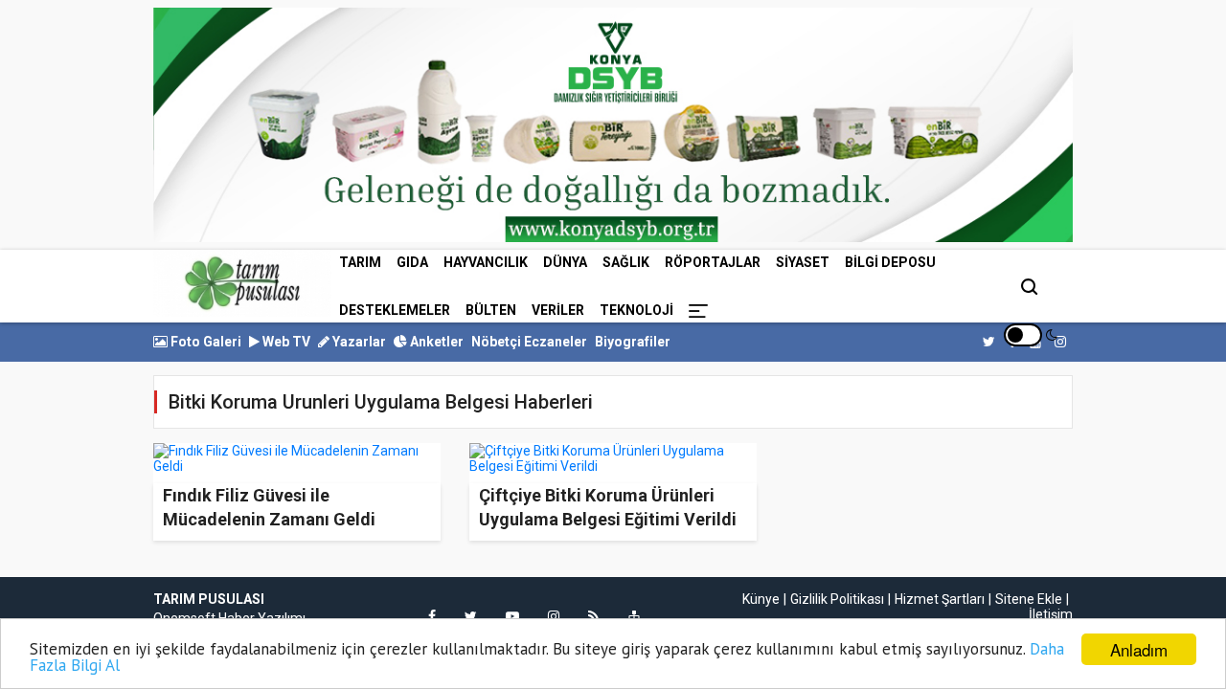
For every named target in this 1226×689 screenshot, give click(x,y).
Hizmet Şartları (940, 599)
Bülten (490, 310)
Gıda (412, 262)
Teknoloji (636, 310)
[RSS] (593, 616)
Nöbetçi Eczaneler (529, 341)
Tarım (360, 262)
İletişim (1051, 614)
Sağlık (625, 262)
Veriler (558, 310)
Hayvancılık (485, 262)
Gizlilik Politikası (837, 599)
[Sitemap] (634, 616)
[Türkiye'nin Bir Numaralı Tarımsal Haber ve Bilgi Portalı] (242, 283)
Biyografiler (632, 341)
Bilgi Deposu (890, 262)
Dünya (565, 262)
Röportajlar (713, 262)
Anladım (1139, 649)
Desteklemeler (394, 310)
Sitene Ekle (1028, 599)
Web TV (285, 341)
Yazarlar (357, 341)
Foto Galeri (204, 341)
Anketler (435, 341)
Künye (761, 599)
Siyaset (802, 262)
